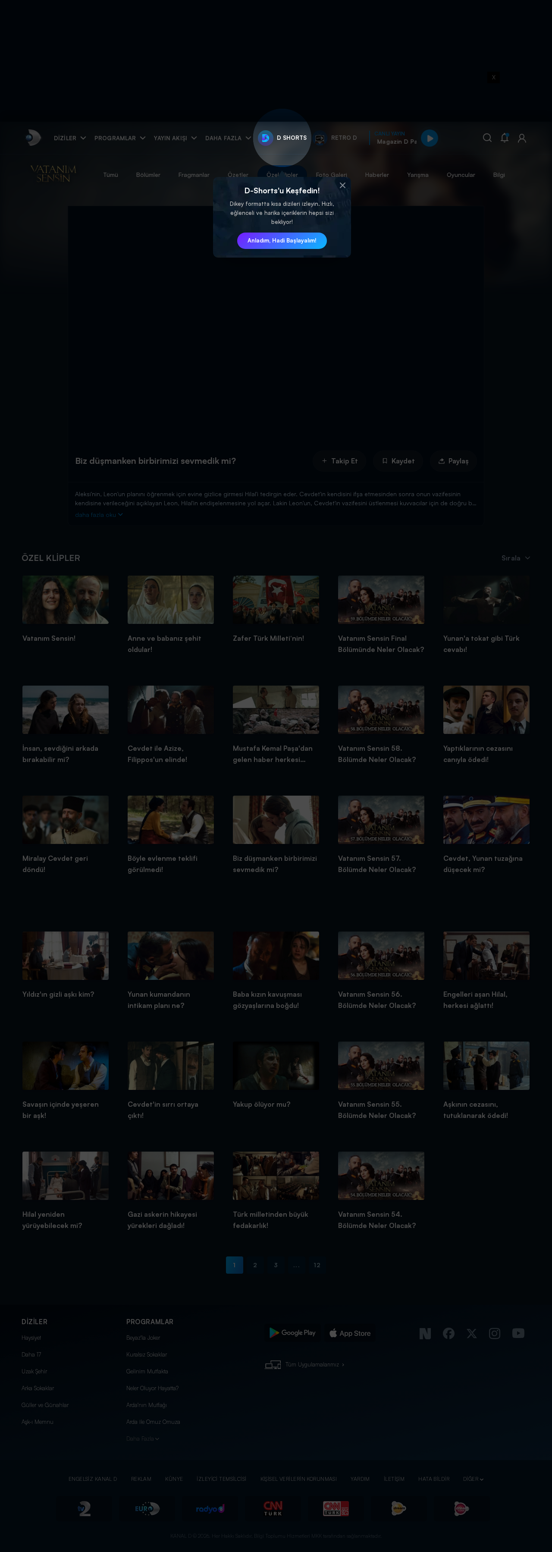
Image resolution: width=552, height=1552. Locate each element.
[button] (342, 185)
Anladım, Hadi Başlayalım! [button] (282, 240)
